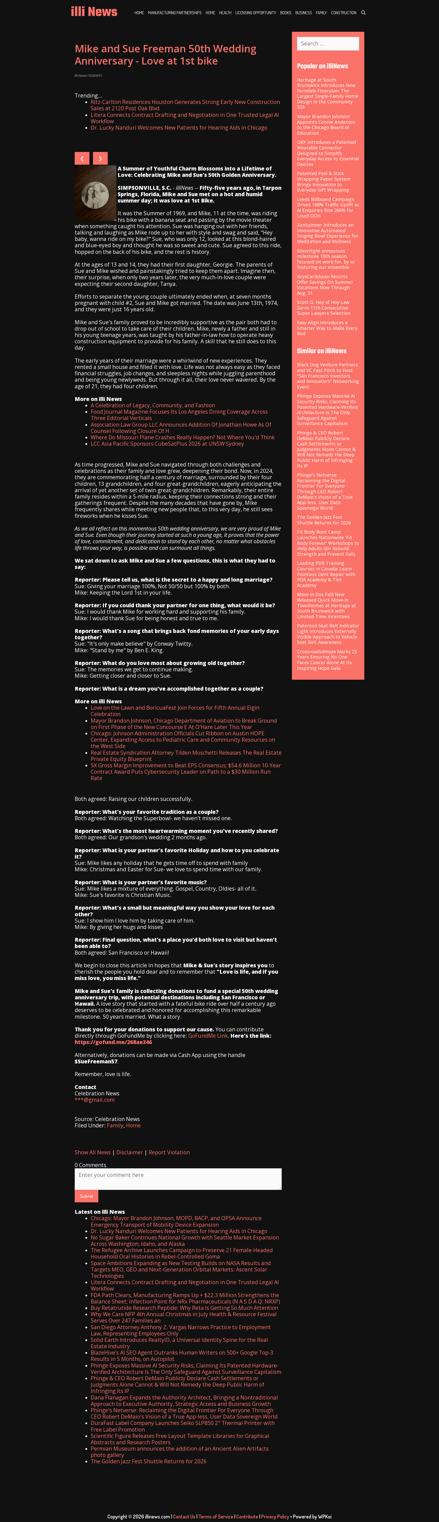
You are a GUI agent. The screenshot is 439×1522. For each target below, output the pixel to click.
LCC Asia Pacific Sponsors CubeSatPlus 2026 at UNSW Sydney (167, 443)
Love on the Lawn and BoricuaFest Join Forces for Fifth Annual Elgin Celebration (175, 711)
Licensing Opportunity (256, 12)
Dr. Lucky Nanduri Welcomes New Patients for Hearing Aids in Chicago (179, 127)
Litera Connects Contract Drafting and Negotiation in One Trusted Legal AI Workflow (185, 118)
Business (303, 12)
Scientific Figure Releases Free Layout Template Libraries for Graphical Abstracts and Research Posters (180, 1439)
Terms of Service (215, 1516)
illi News (94, 13)
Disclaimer (129, 1152)
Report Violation (169, 1152)
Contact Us (184, 1516)
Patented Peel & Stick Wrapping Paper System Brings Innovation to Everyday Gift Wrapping (323, 181)
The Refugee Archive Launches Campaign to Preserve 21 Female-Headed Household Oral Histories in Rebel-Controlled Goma (182, 1253)
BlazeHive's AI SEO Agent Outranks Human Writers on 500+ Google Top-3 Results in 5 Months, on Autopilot (182, 1355)
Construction (343, 12)
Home (139, 12)
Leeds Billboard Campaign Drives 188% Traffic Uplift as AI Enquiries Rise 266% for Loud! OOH (328, 207)
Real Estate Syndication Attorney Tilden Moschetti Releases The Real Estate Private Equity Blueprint (186, 756)
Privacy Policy (275, 1516)
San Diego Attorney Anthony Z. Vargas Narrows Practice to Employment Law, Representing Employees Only (181, 1330)
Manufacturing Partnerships (175, 12)
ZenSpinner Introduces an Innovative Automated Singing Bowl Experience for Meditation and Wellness (327, 233)
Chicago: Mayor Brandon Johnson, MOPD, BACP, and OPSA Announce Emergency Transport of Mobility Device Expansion (176, 1221)
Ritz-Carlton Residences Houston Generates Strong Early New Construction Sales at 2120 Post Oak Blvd (185, 105)
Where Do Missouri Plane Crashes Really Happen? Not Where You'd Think (183, 437)
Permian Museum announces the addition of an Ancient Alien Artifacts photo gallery (180, 1451)
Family (321, 12)
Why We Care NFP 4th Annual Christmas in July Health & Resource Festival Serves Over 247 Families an (184, 1317)
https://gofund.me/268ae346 (113, 1042)
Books (285, 12)
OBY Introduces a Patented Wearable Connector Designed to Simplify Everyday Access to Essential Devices (328, 153)
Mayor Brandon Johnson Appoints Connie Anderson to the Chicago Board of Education (326, 124)
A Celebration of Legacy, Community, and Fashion (153, 405)
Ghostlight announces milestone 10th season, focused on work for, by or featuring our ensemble (326, 259)
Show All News (93, 1152)
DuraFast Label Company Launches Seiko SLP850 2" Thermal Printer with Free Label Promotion (183, 1426)
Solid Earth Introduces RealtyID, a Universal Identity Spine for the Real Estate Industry (179, 1343)
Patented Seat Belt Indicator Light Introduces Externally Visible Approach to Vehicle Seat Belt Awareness (328, 634)
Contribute (247, 1516)
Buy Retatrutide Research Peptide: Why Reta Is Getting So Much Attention (184, 1307)
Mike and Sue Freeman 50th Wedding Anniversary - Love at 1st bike (165, 54)
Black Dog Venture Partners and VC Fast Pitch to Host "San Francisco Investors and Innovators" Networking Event (328, 376)
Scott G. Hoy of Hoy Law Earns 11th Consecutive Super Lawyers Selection (323, 307)
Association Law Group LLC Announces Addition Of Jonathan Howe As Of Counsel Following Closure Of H (181, 427)
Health (225, 12)
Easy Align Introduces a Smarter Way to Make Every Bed (327, 327)
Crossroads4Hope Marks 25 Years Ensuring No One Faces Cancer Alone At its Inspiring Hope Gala (327, 659)
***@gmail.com (95, 1099)
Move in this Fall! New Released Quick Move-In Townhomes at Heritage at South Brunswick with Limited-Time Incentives (326, 605)
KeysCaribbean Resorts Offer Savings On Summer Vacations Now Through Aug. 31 (325, 284)
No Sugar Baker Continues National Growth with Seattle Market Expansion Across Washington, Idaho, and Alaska (185, 1240)
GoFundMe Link (208, 1035)
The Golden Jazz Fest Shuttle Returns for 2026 (149, 1461)
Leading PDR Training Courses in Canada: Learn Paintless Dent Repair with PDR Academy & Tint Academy (326, 574)
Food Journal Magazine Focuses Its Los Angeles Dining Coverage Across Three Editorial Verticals (179, 415)
